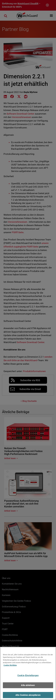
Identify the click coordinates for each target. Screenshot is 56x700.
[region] (28, 673)
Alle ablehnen (28, 685)
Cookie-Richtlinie (10, 665)
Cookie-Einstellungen (28, 675)
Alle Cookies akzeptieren (28, 695)
